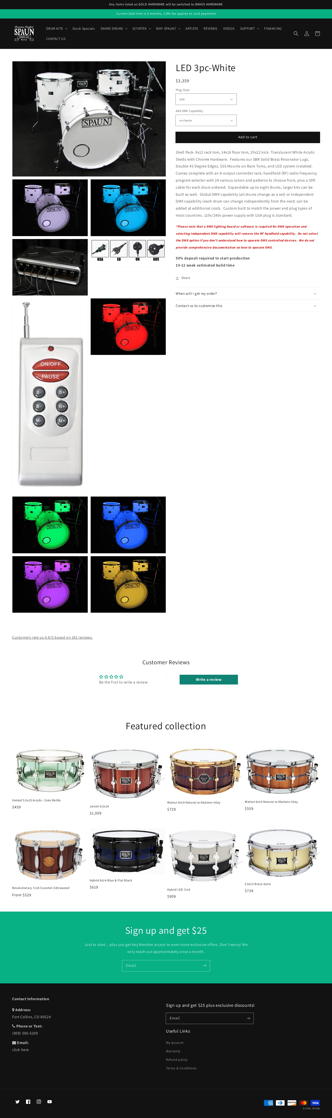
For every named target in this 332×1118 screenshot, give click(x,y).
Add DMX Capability (189, 111)
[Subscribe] (204, 965)
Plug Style (183, 90)
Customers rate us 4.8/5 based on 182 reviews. (52, 637)
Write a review (208, 679)
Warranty (173, 1051)
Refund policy (177, 1059)
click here (20, 1049)
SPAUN (316, 1108)
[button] (296, 33)
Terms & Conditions (181, 1068)
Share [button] (185, 278)
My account (175, 1042)
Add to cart (247, 137)
